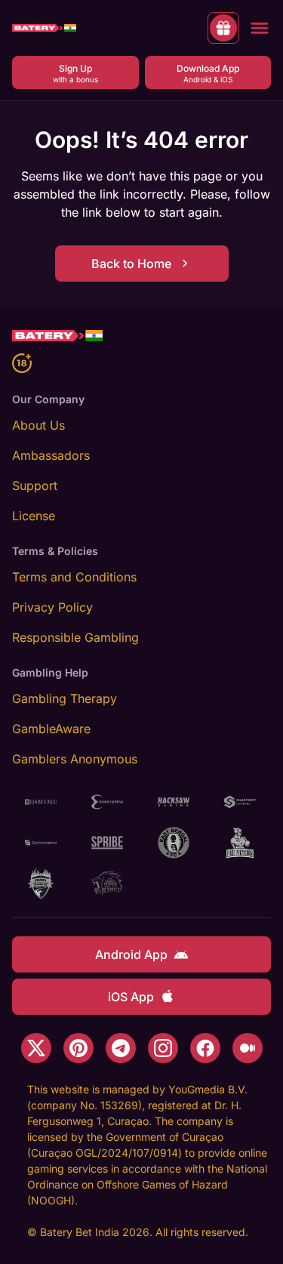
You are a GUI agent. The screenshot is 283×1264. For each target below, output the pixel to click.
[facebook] (205, 1048)
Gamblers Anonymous (74, 758)
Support (34, 485)
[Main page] (44, 28)
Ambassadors (51, 455)
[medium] (247, 1048)
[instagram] (163, 1048)
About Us (38, 425)
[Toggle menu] (259, 28)
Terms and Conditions (74, 576)
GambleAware (51, 728)
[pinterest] (78, 1048)
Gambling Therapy (64, 698)
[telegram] (121, 1048)
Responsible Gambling (75, 637)
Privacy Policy (52, 607)
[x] (36, 1048)
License (33, 515)
